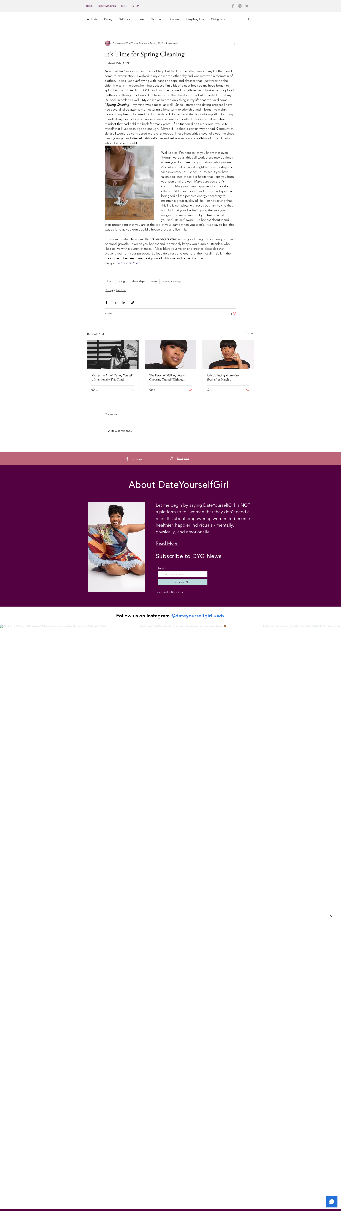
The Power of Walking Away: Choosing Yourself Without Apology (167, 377)
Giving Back (218, 19)
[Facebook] (233, 6)
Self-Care (124, 19)
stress (154, 281)
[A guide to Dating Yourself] (113, 354)
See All (250, 333)
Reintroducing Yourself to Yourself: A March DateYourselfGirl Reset (223, 377)
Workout (156, 19)
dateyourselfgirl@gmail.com (170, 592)
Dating (108, 19)
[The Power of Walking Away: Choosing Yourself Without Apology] (170, 354)
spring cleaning (172, 281)
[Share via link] (132, 302)
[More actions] (234, 43)
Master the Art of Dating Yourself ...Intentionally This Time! (112, 377)
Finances (174, 19)
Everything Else (195, 19)
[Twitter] (247, 6)
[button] (249, 19)
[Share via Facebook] (106, 302)
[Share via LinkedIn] (124, 302)
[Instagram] (240, 6)
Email (161, 568)
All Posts (92, 19)
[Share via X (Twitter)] (115, 302)
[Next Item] (330, 917)
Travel (140, 19)
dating (121, 281)
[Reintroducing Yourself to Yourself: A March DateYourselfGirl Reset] (228, 354)
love (109, 281)
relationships (138, 281)
